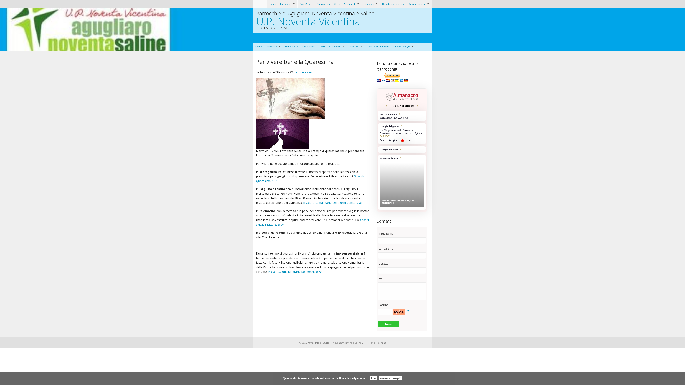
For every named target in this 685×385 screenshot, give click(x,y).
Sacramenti (350, 4)
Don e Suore (306, 4)
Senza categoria (303, 72)
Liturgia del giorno (402, 133)
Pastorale (369, 4)
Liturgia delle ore (402, 149)
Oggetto (383, 263)
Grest (337, 4)
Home (273, 4)
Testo (382, 278)
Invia (388, 324)
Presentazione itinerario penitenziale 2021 (296, 272)
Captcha (383, 305)
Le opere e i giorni (402, 182)
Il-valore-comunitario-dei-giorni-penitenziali (332, 203)
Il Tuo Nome (386, 233)
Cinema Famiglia (417, 4)
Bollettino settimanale (393, 4)
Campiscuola (323, 4)
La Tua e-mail (387, 248)
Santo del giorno (402, 116)
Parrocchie (285, 4)
